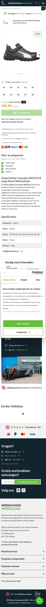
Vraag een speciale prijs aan (12, 122)
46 (18, 94)
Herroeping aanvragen (11, 581)
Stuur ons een (17, 345)
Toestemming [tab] (9, 280)
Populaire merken (10, 566)
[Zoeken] (43, 8)
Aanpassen (22, 332)
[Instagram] (23, 490)
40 (11, 87)
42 (25, 87)
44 (4, 94)
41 (18, 87)
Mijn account (8, 573)
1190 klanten (12, 388)
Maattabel (24, 82)
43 (33, 87)
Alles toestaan (23, 324)
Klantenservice (9, 551)
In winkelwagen (23, 113)
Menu (3, 4)
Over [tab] (38, 280)
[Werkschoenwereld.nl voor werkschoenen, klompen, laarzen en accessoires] (20, 3)
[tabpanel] (21, 51)
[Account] (36, 3)
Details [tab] (24, 280)
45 (11, 94)
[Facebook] (18, 490)
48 (33, 94)
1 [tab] (20, 74)
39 (4, 87)
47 (25, 94)
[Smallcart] (43, 3)
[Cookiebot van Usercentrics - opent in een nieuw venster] (32, 272)
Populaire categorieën (12, 558)
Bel (16, 350)
